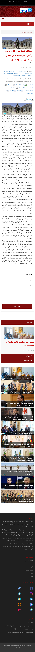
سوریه (31, 576)
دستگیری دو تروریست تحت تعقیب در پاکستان (20, 392)
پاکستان (30, 32)
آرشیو (10, 2)
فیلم (32, 564)
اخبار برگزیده (28, 356)
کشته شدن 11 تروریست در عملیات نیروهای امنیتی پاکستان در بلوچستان (19, 472)
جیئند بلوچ (29, 73)
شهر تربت (24, 73)
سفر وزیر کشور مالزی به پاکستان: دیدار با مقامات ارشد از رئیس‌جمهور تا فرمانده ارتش (17, 459)
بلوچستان (24, 32)
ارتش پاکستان (12, 71)
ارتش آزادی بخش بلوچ (21, 71)
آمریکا (31, 567)
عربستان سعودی (29, 570)
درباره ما (19, 2)
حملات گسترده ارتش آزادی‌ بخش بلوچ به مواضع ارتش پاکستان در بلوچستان (18, 55)
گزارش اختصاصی (29, 561)
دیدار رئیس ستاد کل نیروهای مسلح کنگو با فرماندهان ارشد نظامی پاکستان (18, 445)
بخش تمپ (5, 71)
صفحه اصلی (24, 2)
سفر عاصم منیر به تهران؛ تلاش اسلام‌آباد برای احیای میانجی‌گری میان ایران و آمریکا (19, 404)
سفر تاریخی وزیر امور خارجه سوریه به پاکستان (20, 433)
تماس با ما (15, 2)
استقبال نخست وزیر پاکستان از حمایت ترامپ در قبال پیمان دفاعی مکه (18, 486)
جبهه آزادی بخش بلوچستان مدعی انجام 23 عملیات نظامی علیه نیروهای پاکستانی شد (18, 500)
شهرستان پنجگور (17, 73)
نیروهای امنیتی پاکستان (19, 75)
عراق (32, 573)
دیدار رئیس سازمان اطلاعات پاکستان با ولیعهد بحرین (20, 343)
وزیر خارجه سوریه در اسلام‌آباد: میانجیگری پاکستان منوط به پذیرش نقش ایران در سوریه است (17, 418)
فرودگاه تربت (10, 73)
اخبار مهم (29, 322)
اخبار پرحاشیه (28, 360)
